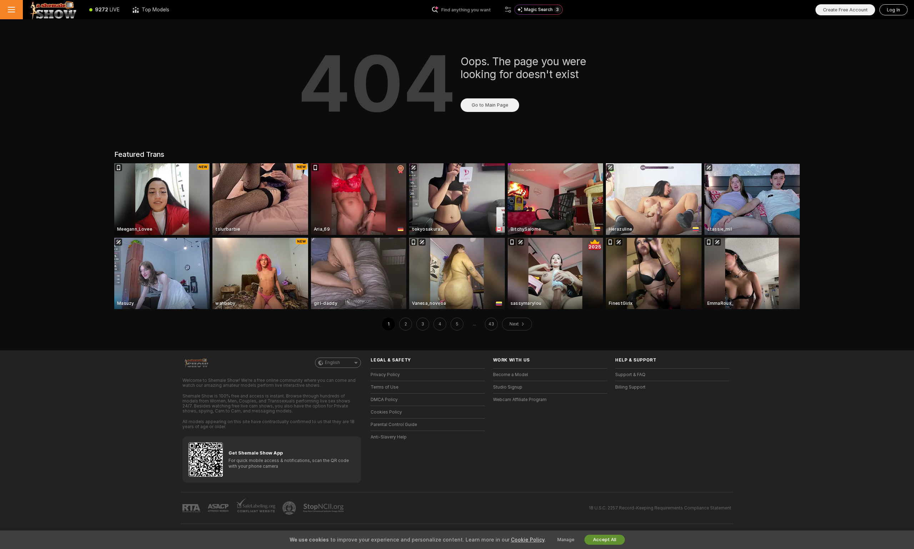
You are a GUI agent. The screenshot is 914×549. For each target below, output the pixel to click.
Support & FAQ (630, 374)
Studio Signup (507, 387)
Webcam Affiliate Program (520, 399)
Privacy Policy (385, 374)
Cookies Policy (386, 412)
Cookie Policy (527, 540)
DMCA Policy (384, 399)
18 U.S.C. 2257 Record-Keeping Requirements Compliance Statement (660, 508)
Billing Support (630, 387)
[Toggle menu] (11, 9)
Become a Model (510, 374)
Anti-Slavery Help (389, 437)
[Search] (508, 10)
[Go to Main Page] (53, 9)
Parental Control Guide (394, 424)
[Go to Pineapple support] (289, 508)
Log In (893, 9)
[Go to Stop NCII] (324, 508)
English (332, 362)
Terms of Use (384, 387)
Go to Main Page (490, 105)
